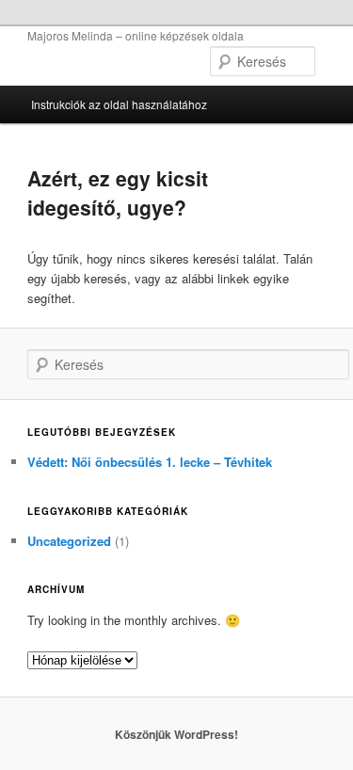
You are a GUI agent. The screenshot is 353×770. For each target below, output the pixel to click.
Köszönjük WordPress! (176, 734)
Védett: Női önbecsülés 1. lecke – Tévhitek (149, 462)
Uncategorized (69, 541)
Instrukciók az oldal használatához (119, 104)
